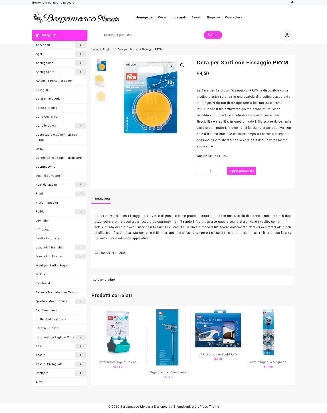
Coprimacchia (45, 166)
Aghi (39, 54)
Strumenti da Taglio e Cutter (55, 337)
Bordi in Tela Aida (48, 98)
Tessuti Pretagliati (49, 364)
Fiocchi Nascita (47, 202)
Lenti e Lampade (47, 238)
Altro (39, 382)
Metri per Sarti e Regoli (52, 265)
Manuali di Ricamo (49, 256)
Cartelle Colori (46, 125)
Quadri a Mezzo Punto (51, 301)
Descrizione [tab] (101, 199)
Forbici (41, 211)
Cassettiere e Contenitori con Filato (56, 137)
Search (213, 35)
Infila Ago (43, 229)
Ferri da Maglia (46, 184)
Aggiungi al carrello (242, 171)
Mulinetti (42, 274)
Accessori (43, 45)
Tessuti (41, 355)
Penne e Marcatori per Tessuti (57, 292)
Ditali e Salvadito (48, 175)
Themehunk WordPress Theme (196, 406)
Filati (39, 193)
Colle (39, 149)
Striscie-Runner (47, 328)
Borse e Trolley (46, 107)
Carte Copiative (46, 116)
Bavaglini (42, 89)
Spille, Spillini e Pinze (51, 319)
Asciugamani (45, 63)
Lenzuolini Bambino (49, 247)
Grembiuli (42, 220)
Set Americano (46, 310)
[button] (182, 65)
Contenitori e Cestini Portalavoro (59, 157)
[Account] (287, 35)
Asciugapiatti (45, 71)
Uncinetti (42, 373)
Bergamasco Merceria (136, 406)
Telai (39, 346)
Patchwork (43, 283)
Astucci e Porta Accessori (54, 80)
